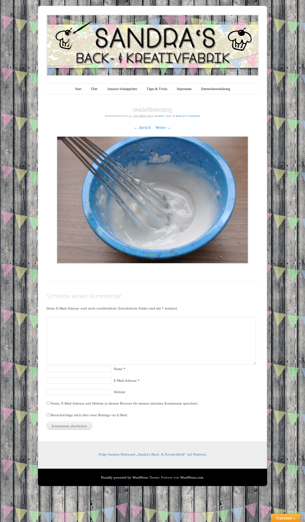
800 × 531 (165, 116)
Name (119, 369)
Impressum (184, 89)
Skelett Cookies (188, 116)
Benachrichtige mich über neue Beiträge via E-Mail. (89, 415)
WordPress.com (191, 477)
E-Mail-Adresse (127, 380)
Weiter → (163, 127)
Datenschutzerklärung (215, 89)
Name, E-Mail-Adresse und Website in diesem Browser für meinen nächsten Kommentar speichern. (124, 403)
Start (78, 89)
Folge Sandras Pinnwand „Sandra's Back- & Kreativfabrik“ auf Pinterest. (153, 454)
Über (94, 89)
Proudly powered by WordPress (124, 477)
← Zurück (142, 127)
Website (119, 392)
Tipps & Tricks (157, 89)
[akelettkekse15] (152, 200)
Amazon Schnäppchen (122, 89)
